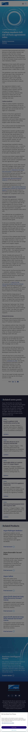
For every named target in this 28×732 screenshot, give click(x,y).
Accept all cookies (14, 727)
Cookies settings (14, 730)
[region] (14, 722)
